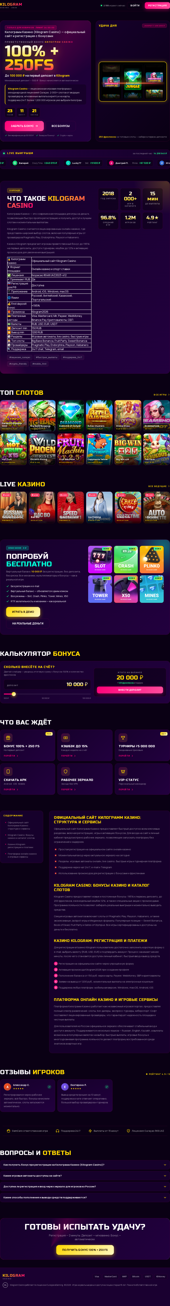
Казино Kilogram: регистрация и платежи (20, 846)
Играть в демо (23, 612)
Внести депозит (130, 689)
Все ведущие (157, 486)
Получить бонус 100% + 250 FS (85, 1250)
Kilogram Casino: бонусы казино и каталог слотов (21, 836)
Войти (135, 5)
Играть (52, 1295)
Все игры (160, 394)
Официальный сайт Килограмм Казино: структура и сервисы (19, 825)
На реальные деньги (27, 623)
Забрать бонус (22, 126)
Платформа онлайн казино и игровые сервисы (22, 855)
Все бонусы (61, 126)
